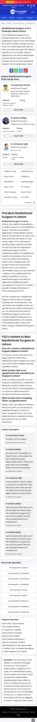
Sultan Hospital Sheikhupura (13, 639)
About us (5, 712)
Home (3, 18)
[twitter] (31, 7)
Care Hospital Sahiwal (10, 626)
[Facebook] (11, 71)
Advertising (24, 712)
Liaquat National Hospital (12, 633)
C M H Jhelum (21, 651)
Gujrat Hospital (18, 623)
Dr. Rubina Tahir (8, 648)
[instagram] (26, 71)
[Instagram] (31, 5)
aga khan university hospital (13, 642)
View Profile (18, 110)
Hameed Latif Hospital (11, 636)
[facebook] (28, 5)
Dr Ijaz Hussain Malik (23, 645)
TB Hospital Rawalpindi (24, 648)
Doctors (20, 18)
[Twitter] (21, 71)
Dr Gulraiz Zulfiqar (19, 118)
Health (11, 18)
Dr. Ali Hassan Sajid (19, 144)
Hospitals (29, 18)
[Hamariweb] (18, 12)
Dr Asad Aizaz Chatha (20, 85)
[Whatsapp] (16, 71)
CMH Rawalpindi (8, 645)
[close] (35, 2)
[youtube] (34, 5)
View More (28, 202)
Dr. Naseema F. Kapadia (11, 630)
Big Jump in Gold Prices (19, 2)
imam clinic (6, 623)
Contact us (14, 712)
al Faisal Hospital (8, 651)
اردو (33, 12)
